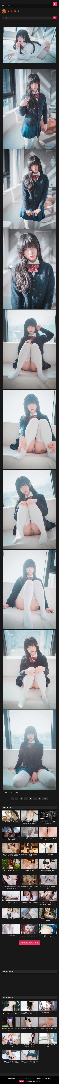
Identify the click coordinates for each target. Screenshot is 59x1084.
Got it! (21, 1081)
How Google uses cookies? (33, 1081)
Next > (45, 798)
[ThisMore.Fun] (29, 11)
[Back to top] (54, 1079)
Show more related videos (29, 942)
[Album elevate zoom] (55, 4)
